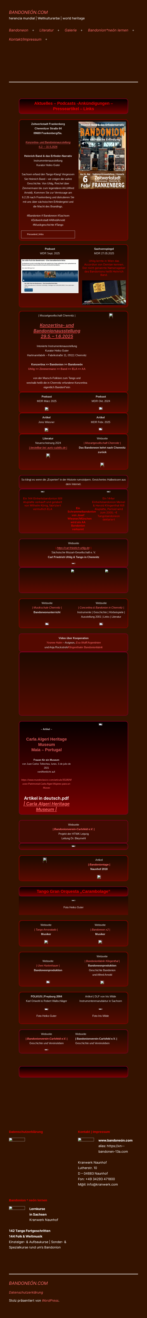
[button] (73, 1071)
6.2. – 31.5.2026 (48, 146)
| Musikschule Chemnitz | (47, 607)
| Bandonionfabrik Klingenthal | (102, 961)
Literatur (46, 30)
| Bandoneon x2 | (100, 929)
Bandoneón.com (28, 12)
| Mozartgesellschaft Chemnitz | (102, 442)
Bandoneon (18, 30)
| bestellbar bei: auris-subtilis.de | (48, 447)
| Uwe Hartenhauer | (48, 965)
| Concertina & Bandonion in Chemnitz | (101, 607)
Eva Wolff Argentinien (88, 642)
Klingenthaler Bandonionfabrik (85, 647)
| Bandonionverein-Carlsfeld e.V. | (46, 1038)
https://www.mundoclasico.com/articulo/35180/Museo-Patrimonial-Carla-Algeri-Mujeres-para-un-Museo (46, 784)
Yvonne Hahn (54, 642)
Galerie (71, 30)
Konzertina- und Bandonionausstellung (48, 142)
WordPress (50, 1300)
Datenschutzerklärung (26, 1292)
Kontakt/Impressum (25, 39)
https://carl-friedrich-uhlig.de (73, 547)
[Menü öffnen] (33, 30)
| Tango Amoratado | (46, 929)
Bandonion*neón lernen (108, 30)
